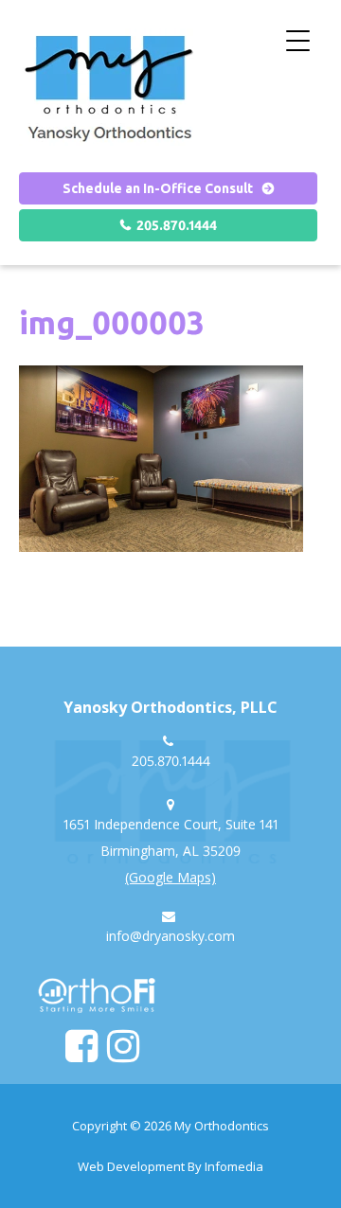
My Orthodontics (221, 1125)
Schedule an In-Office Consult (158, 188)
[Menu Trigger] (298, 40)
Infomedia (234, 1166)
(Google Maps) (170, 877)
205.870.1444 (176, 225)
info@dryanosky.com (170, 936)
